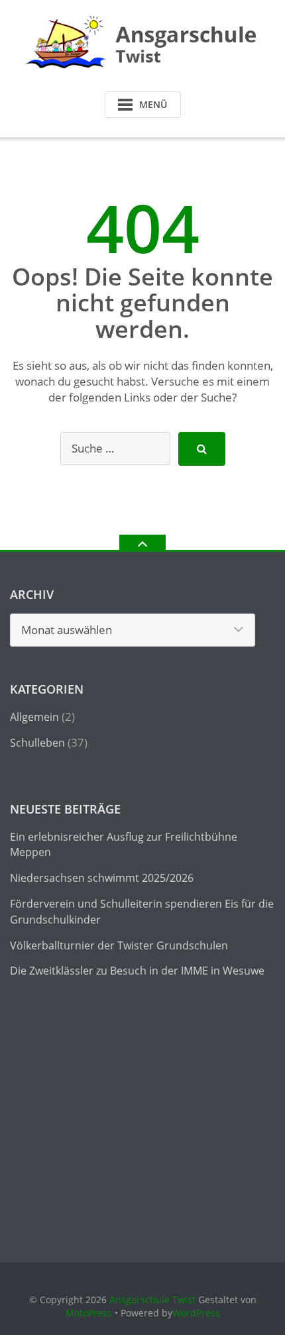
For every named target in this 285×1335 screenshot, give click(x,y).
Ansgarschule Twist (152, 1299)
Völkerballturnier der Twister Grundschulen (119, 945)
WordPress (196, 1313)
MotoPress (89, 1313)
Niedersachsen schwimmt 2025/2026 (102, 878)
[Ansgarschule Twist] (143, 42)
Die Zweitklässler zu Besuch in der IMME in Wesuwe (137, 970)
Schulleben (37, 742)
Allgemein (34, 717)
